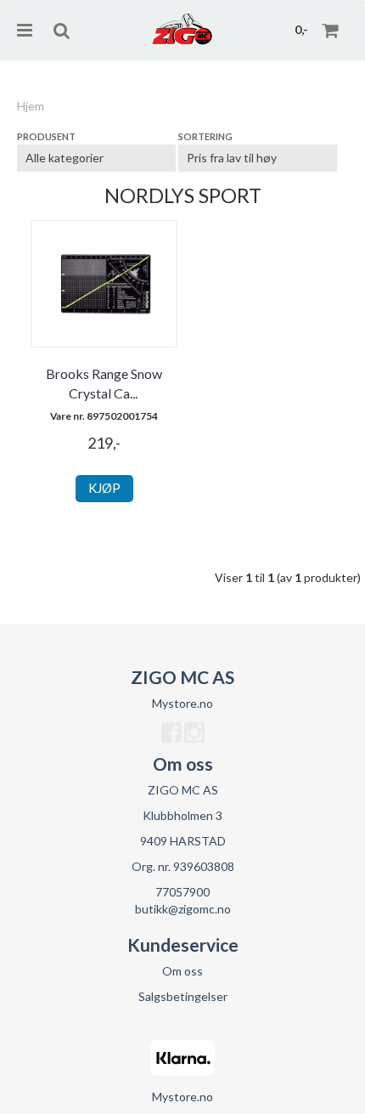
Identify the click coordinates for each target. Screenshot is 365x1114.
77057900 (182, 892)
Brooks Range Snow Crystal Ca (104, 382)
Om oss (182, 971)
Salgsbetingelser (182, 996)
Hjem (30, 106)
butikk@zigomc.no (183, 909)
